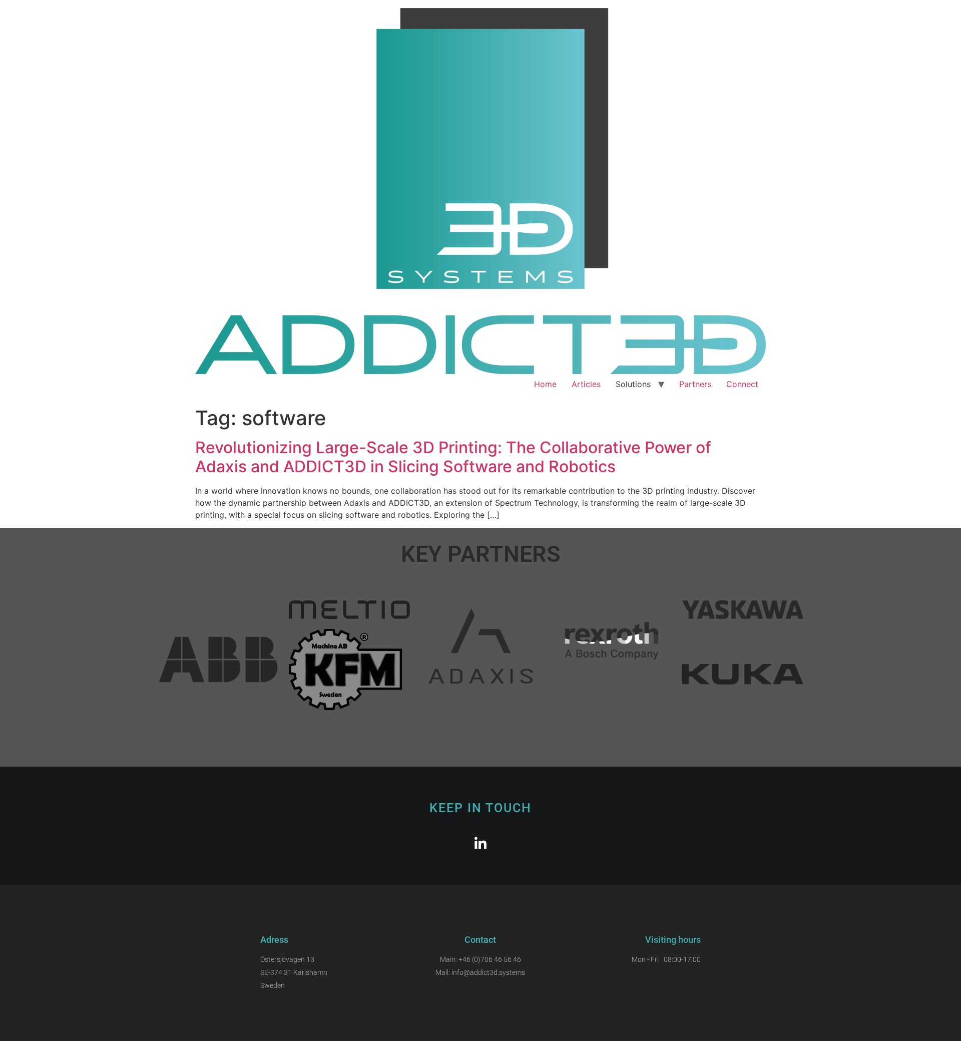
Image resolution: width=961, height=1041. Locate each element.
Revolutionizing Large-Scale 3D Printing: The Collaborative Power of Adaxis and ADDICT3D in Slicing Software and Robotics (453, 457)
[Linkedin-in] (481, 843)
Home (545, 384)
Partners (695, 384)
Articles (586, 384)
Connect (742, 384)
